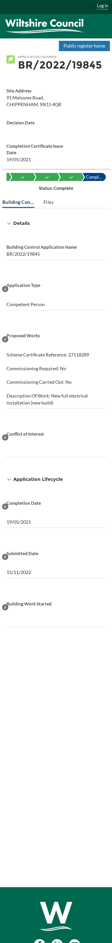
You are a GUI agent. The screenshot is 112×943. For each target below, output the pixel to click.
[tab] (18, 203)
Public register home (84, 46)
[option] (22, 177)
